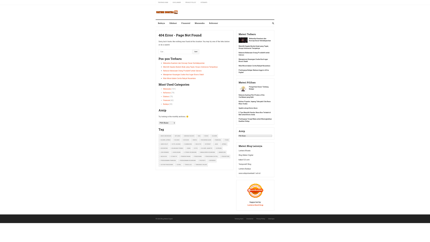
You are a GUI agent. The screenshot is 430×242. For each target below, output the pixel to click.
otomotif (174, 156)
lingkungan (177, 152)
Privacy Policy (190, 2)
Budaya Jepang (166, 140)
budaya (214, 136)
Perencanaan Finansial (168, 160)
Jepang (224, 144)
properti (202, 160)
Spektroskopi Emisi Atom (248, 108)
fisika (227, 140)
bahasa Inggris (189, 136)
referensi (212, 160)
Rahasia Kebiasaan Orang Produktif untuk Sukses (182, 71)
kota (195, 148)
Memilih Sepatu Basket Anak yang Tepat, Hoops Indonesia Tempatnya (190, 67)
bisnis (206, 136)
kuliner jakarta (206, 148)
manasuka (222, 152)
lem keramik (165, 152)
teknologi (188, 164)
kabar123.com (244, 160)
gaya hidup (164, 144)
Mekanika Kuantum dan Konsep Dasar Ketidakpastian (184, 63)
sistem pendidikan (167, 164)
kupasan (219, 148)
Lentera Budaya (245, 169)
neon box (164, 156)
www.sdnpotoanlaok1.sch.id (249, 173)
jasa (216, 144)
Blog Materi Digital (246, 155)
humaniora (188, 144)
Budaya (161, 23)
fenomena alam (206, 140)
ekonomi (186, 140)
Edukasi (173, 23)
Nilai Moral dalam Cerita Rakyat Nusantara (179, 78)
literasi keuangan (190, 152)
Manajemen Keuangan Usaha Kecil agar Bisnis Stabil (183, 74)
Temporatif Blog (245, 164)
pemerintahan (185, 156)
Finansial (185, 23)
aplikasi (177, 136)
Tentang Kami (163, 2)
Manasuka (200, 23)
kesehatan (164, 148)
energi (195, 140)
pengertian (225, 156)
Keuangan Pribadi (177, 148)
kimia (188, 148)
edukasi (177, 140)
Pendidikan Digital (211, 156)
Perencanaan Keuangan (188, 160)
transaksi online (201, 164)
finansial (218, 140)
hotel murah (176, 144)
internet (208, 144)
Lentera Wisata (244, 151)
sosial (179, 164)
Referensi (213, 23)
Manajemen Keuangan (207, 152)
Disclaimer (177, 2)
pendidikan (198, 156)
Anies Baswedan (166, 136)
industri (198, 144)
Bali (199, 136)
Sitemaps (204, 2)
